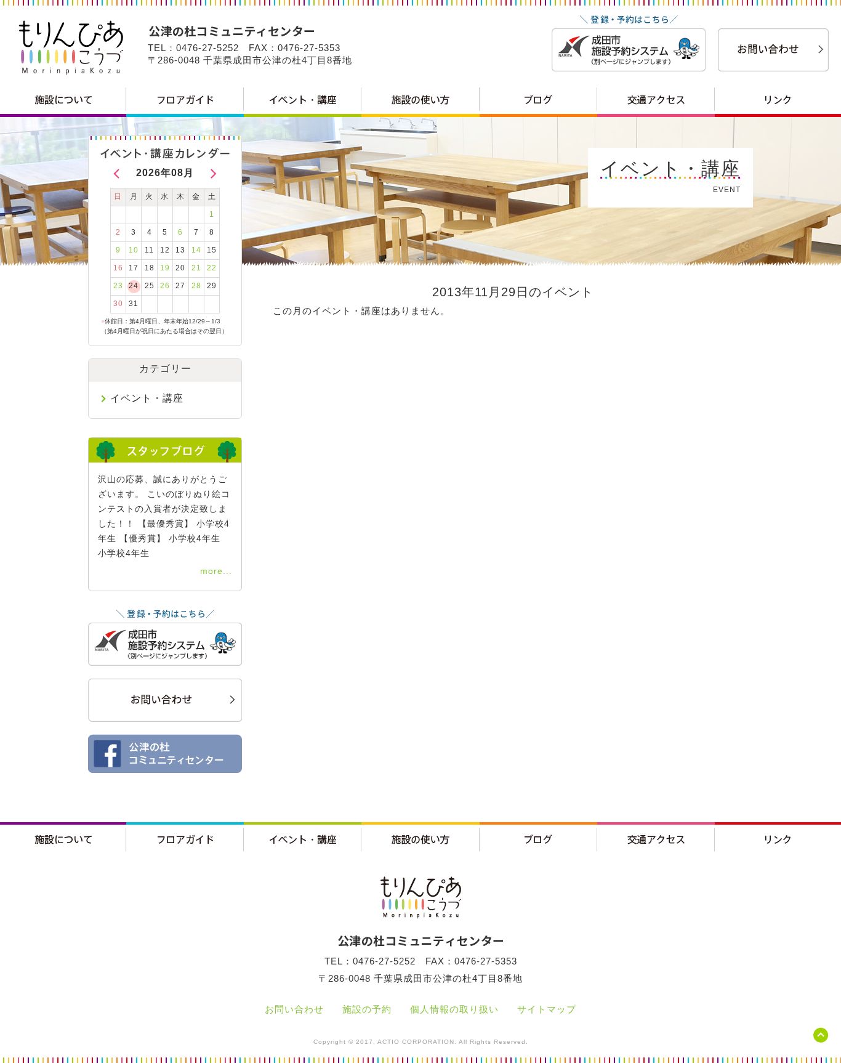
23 (118, 285)
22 (212, 268)
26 (165, 285)
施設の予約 (367, 1009)
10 (134, 250)
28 (196, 285)
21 (196, 268)
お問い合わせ (294, 1009)
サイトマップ (546, 1009)
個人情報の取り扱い (454, 1009)
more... (216, 571)
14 (196, 250)
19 (165, 268)
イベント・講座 (146, 398)
